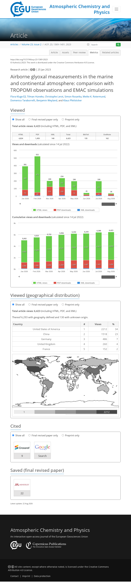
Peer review (79, 52)
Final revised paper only (45, 119)
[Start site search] (118, 45)
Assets (65, 52)
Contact (14, 576)
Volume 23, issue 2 (31, 44)
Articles (14, 44)
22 (22, 493)
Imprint (26, 576)
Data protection (42, 576)
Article (54, 52)
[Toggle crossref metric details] (22, 447)
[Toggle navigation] (116, 9)
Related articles (110, 52)
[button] (88, 44)
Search (42, 456)
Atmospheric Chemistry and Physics (80, 9)
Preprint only (72, 119)
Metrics (94, 52)
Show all (20, 119)
